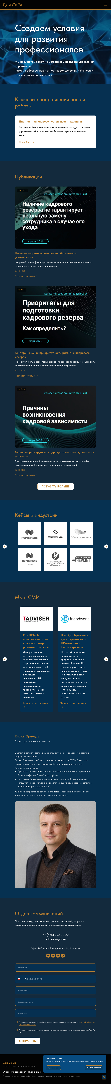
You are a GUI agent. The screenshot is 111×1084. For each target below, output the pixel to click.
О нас (6, 1071)
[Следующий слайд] (106, 546)
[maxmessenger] (63, 956)
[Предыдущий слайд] (5, 546)
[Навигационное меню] (105, 4)
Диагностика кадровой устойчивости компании (51, 121)
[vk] (53, 956)
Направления (18, 1071)
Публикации (34, 1071)
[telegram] (48, 956)
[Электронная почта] (58, 956)
